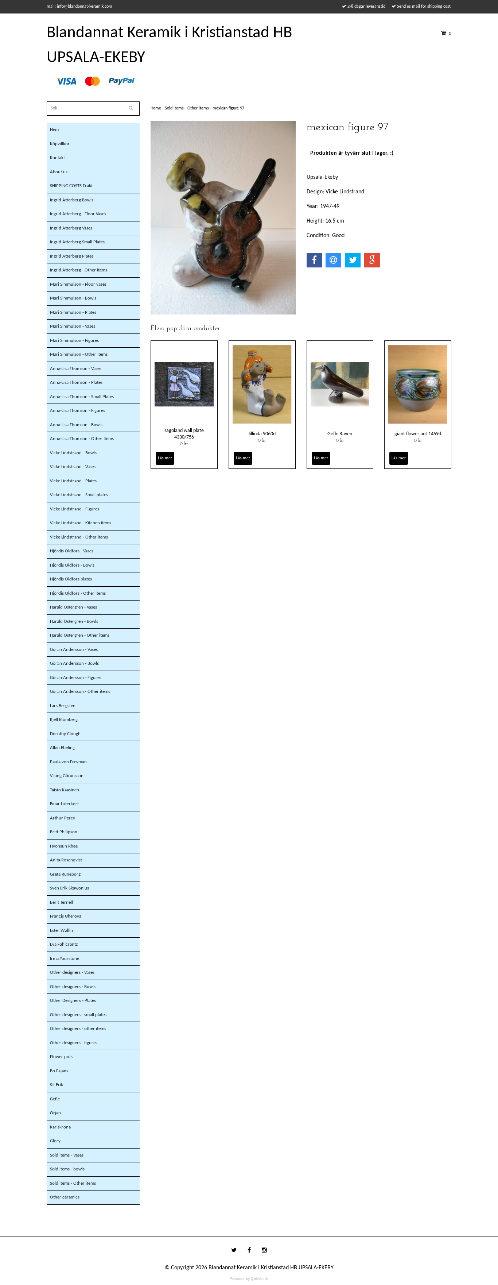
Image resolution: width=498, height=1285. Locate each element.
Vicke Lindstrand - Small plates (79, 495)
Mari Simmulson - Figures (74, 340)
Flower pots (61, 1056)
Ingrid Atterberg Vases (71, 228)
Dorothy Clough (65, 734)
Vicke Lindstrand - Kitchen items (80, 523)
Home (158, 108)
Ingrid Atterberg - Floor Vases (78, 214)
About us (58, 172)
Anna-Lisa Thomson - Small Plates (82, 396)
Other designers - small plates (78, 1014)
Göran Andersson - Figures (75, 677)
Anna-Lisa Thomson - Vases (75, 368)
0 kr (184, 444)
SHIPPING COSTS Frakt (71, 186)
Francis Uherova (65, 916)
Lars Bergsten (62, 705)
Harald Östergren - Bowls (74, 621)
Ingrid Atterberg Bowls (71, 200)
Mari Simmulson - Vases (72, 326)
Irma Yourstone (64, 958)
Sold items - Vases (66, 1155)
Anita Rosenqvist (66, 860)
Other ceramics (64, 1197)
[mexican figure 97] (223, 218)
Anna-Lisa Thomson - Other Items (82, 438)
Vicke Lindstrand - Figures (74, 509)
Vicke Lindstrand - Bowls (73, 453)
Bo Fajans (59, 1071)
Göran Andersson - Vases (74, 649)
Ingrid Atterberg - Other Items (78, 270)
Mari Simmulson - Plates (73, 312)
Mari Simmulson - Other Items (79, 354)
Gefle (55, 1099)
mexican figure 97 (229, 108)
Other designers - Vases (72, 972)
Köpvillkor (60, 144)
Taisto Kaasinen (64, 790)
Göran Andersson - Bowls (74, 663)
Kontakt (57, 157)
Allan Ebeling (62, 747)
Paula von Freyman (68, 762)
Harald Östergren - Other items (79, 635)
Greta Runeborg (65, 874)
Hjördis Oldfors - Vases (71, 551)
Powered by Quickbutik (249, 1279)
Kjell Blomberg (64, 719)
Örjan (55, 1113)
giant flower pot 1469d (417, 434)
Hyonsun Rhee (64, 846)
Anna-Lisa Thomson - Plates (76, 382)
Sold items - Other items (73, 1183)
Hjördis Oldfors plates (71, 579)
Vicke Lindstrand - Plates (73, 481)
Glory (55, 1141)
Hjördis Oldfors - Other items (78, 593)
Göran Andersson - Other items (80, 691)
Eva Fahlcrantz (64, 944)
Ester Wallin (61, 930)
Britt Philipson (63, 832)
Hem (54, 129)
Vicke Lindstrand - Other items (79, 537)
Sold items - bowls (67, 1169)
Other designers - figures (73, 1043)
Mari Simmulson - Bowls (73, 298)
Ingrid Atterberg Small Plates (77, 242)
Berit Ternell (61, 902)
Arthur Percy (62, 818)
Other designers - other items (78, 1028)
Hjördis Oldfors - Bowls (72, 565)
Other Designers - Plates (73, 1000)
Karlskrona (60, 1127)
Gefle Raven (339, 434)
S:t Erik (56, 1085)
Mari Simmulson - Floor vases (78, 284)
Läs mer (165, 458)
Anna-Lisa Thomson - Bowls (76, 424)
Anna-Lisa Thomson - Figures (77, 410)
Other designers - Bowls (73, 986)
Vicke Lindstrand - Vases (73, 466)
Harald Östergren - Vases (73, 607)
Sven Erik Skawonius (69, 888)
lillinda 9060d (262, 434)
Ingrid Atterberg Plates (71, 256)
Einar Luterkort (64, 804)
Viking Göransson (66, 775)
